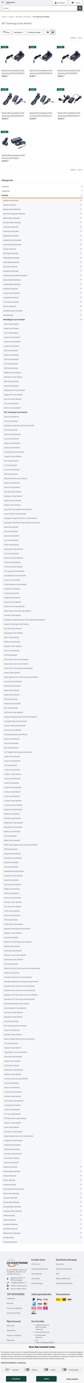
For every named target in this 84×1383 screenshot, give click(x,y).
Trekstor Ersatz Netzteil (12, 1123)
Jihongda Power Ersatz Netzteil (15, 721)
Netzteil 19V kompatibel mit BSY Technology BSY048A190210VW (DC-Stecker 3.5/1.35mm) (13, 114)
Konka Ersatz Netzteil (11, 739)
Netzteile (5, 195)
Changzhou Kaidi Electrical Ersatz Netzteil (19, 425)
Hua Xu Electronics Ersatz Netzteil (16, 659)
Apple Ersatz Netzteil (11, 355)
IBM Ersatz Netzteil (11, 699)
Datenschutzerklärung (64, 1269)
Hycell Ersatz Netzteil (11, 690)
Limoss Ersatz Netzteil (12, 778)
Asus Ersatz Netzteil (11, 359)
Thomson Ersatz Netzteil (13, 1092)
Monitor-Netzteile (9, 306)
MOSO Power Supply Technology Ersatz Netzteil (21, 845)
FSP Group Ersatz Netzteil (13, 567)
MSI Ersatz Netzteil (10, 849)
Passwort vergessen (14, 1335)
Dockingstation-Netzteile (12, 244)
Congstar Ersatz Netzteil (13, 456)
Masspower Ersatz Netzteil (13, 822)
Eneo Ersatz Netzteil (11, 553)
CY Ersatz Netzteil (10, 465)
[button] (60, 2)
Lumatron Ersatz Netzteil (13, 805)
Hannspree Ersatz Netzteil (13, 633)
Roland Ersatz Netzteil (12, 946)
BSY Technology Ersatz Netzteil (15, 412)
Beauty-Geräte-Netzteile (11, 209)
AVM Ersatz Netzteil (11, 368)
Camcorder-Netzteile (10, 227)
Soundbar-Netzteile (10, 1198)
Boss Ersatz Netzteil (11, 403)
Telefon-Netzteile (9, 1220)
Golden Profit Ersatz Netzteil (14, 606)
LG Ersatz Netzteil (10, 765)
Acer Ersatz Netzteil (11, 333)
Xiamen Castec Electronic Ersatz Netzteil (18, 1136)
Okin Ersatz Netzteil (11, 867)
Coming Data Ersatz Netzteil (14, 452)
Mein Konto (11, 1325)
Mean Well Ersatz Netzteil (13, 827)
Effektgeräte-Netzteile (11, 258)
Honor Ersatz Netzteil (11, 650)
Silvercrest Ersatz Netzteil (13, 1012)
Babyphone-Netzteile (10, 200)
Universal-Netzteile (10, 1242)
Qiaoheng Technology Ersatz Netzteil (17, 928)
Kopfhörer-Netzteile (10, 288)
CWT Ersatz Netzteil (11, 461)
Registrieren (11, 1330)
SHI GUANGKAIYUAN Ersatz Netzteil (16, 1003)
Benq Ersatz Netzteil (11, 386)
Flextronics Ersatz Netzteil (13, 558)
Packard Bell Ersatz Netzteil (14, 871)
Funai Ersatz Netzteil (11, 593)
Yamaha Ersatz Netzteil (12, 1145)
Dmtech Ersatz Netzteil (12, 505)
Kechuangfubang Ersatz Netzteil (15, 734)
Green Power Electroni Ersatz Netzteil (17, 611)
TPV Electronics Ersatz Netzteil (15, 1118)
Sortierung (18, 32)
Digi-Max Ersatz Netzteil (12, 491)
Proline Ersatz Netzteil (12, 915)
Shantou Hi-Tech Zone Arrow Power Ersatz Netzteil (22, 968)
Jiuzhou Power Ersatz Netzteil (15, 725)
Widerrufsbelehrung (63, 1278)
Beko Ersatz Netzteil (11, 381)
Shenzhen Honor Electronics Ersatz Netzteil (19, 990)
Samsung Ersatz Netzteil (13, 950)
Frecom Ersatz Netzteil (12, 562)
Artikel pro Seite (34, 32)
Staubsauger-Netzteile (11, 1202)
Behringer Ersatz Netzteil (13, 377)
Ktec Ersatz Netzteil (11, 747)
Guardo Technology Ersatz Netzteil (16, 624)
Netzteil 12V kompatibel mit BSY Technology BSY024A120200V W (13, 71)
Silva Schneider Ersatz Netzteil (15, 1008)
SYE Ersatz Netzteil (11, 1043)
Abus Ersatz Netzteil (11, 324)
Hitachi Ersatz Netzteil (12, 642)
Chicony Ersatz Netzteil (12, 434)
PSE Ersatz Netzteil (11, 920)
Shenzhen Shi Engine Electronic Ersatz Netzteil (21, 995)
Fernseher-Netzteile (10, 266)
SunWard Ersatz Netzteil (12, 1034)
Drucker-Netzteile (9, 249)
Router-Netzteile (9, 1180)
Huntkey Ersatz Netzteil (12, 686)
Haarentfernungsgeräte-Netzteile (15, 275)
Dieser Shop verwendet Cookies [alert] (42, 1347)
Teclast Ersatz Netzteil (12, 1061)
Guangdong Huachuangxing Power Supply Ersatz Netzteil (24, 619)
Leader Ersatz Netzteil (12, 756)
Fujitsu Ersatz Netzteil (12, 580)
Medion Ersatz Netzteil (12, 831)
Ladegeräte (6, 191)
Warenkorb (11, 1340)
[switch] (7, 1369)
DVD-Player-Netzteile (10, 253)
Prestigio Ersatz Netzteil (12, 902)
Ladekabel (5, 186)
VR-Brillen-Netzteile (10, 1229)
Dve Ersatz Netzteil (11, 531)
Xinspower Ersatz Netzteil (13, 1140)
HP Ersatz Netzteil (10, 655)
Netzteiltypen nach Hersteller (14, 319)
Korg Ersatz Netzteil (11, 743)
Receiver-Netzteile (9, 1176)
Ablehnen (46, 1379)
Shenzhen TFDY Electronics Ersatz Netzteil (19, 999)
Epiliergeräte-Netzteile (11, 262)
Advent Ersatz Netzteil (12, 337)
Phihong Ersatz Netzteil (12, 884)
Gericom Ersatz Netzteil (12, 602)
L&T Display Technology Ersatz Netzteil (18, 752)
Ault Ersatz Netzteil (11, 364)
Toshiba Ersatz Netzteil (12, 1105)
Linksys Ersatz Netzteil (12, 792)
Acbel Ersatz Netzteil (11, 328)
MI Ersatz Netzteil (10, 836)
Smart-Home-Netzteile (11, 1193)
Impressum (60, 1264)
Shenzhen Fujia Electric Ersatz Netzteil (18, 977)
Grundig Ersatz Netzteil (12, 615)
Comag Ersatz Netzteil (12, 447)
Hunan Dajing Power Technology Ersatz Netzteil (21, 677)
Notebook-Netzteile (10, 1167)
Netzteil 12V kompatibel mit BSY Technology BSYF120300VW (69, 71)
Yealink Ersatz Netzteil (12, 1149)
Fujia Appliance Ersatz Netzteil (15, 575)
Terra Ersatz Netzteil (11, 1083)
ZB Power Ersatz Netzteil (13, 1153)
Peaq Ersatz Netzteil (11, 880)
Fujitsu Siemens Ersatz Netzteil (15, 584)
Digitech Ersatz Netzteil (12, 500)
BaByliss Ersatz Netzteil (12, 372)
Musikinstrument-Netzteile (12, 311)
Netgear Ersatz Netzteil (12, 853)
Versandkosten (36, 1273)
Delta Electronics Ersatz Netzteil (15, 478)
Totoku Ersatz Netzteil (12, 1109)
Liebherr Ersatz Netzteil (12, 774)
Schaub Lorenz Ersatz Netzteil (15, 955)
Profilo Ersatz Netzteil (12, 911)
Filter (7, 32)
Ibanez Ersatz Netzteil (12, 695)
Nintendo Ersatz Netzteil (13, 858)
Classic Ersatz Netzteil (12, 443)
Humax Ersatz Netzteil (12, 672)
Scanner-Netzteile (9, 1184)
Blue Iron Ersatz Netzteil (12, 399)
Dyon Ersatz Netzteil (11, 540)
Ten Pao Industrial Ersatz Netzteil (16, 1078)
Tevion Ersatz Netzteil (12, 1087)
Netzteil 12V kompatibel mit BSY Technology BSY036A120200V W (41, 71)
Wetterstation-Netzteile (11, 1233)
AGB (57, 1273)
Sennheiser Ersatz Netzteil (13, 959)
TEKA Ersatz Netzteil (11, 1065)
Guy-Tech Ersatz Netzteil (13, 628)
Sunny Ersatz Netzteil (11, 1030)
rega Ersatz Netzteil (11, 937)
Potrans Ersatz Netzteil (12, 898)
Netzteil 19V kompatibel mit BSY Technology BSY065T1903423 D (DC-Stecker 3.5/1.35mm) (41, 114)
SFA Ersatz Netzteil (11, 964)
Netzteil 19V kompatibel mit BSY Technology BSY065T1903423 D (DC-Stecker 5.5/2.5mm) (69, 114)
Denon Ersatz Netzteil (12, 483)
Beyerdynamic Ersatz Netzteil (14, 390)
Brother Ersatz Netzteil (12, 408)
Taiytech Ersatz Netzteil (12, 1048)
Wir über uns (36, 1264)
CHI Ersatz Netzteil (10, 430)
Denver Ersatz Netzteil (12, 487)
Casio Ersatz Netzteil (11, 416)
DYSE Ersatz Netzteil (11, 544)
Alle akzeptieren (16, 1379)
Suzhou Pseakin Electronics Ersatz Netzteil (19, 1039)
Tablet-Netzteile (9, 1215)
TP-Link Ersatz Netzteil (12, 1114)
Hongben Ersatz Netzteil (12, 646)
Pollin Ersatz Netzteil (11, 893)
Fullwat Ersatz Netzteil (12, 589)
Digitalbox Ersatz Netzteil (13, 496)
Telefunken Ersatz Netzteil (13, 1070)
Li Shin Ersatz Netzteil (12, 770)
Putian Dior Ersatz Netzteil (13, 924)
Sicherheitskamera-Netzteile (13, 1189)
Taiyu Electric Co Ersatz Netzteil (15, 1052)
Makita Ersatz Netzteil (12, 814)
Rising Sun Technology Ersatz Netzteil (17, 942)
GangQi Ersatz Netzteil (12, 597)
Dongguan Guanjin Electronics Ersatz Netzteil (20, 518)
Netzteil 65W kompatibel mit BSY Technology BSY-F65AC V (13, 156)
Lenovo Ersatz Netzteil (12, 761)
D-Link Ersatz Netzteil (12, 469)
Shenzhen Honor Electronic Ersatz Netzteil (19, 986)
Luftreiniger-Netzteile (11, 302)
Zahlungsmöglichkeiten (39, 1269)
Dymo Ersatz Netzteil (11, 536)
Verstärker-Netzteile (10, 1224)
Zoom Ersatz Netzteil (11, 1158)
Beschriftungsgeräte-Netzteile (14, 213)
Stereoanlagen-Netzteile (12, 1206)
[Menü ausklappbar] (3, 1)
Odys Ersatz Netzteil (11, 862)
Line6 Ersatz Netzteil (11, 783)
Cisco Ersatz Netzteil (11, 439)
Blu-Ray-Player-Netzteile (12, 222)
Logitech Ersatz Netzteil (12, 800)
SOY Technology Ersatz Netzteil (15, 1025)
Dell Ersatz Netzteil (11, 474)
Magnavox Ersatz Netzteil (13, 809)
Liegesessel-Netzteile (11, 297)
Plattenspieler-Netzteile (11, 1171)
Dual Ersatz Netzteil (11, 527)
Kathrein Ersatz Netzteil (12, 730)
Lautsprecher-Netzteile (11, 293)
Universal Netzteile (13, 1313)
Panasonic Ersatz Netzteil (13, 875)
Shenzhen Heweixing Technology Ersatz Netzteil (21, 981)
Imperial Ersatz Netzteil (12, 703)
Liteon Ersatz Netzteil (12, 796)
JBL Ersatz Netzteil (11, 708)
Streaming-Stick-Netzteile (12, 1211)
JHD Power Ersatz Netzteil (13, 712)
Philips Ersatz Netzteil (12, 889)
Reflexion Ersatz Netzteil (13, 933)
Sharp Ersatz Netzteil (11, 973)
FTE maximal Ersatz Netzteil (14, 571)
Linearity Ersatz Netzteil (12, 787)
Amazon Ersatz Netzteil (12, 341)
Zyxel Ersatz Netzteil (11, 1162)
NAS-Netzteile (8, 315)
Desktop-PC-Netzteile (11, 231)
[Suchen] (79, 8)
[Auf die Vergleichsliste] (23, 47)
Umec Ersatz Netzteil (11, 1127)
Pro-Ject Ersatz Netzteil (12, 906)
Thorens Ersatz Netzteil (12, 1096)
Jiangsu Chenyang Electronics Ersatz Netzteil (20, 717)
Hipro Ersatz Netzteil (11, 637)
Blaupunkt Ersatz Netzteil (13, 394)
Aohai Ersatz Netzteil (11, 346)
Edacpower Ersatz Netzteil (13, 549)
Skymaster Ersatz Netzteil (13, 1017)
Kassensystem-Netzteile (12, 284)
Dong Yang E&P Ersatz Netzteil (15, 514)
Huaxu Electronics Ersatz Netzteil (16, 664)
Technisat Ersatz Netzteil (13, 1056)
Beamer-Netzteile (9, 205)
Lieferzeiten (35, 1278)
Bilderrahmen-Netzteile (11, 218)
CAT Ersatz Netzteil (11, 421)
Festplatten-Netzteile (10, 271)
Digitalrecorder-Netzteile (12, 240)
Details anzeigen (72, 1379)
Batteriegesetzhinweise (64, 1283)
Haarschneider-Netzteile (12, 280)
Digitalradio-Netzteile (11, 236)
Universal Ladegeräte (14, 1308)
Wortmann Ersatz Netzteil (13, 1131)
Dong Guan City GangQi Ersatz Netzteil (17, 509)
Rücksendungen (37, 1283)
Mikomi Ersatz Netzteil (12, 840)
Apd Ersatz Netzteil (11, 350)
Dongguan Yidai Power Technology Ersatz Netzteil (22, 522)
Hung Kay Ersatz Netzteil (13, 681)
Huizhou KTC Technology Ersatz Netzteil (18, 668)
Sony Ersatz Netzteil (11, 1021)
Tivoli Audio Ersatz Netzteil (13, 1101)
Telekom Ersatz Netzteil (12, 1074)
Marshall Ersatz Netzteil (12, 818)
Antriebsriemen (8, 1237)
